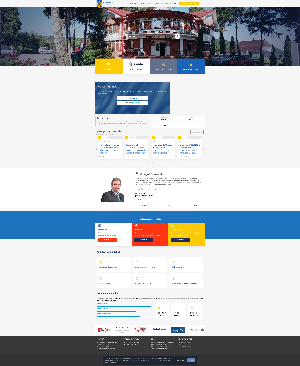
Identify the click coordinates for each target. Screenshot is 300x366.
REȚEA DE (133, 98)
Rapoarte (194, 205)
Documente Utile (185, 342)
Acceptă (191, 360)
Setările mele (180, 360)
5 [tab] (152, 162)
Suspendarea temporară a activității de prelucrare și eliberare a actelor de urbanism (109, 149)
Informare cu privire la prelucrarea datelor (162, 342)
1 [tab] (146, 162)
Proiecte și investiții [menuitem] (155, 3)
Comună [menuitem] (167, 3)
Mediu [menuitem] (143, 3)
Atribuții (146, 205)
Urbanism (108, 141)
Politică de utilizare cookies (158, 344)
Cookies (135, 358)
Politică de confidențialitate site (159, 348)
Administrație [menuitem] (133, 3)
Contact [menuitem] (175, 3)
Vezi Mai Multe (197, 132)
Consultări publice (186, 346)
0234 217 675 (105, 346)
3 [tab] (149, 162)
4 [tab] (151, 162)
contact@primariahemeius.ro (107, 348)
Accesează (107, 239)
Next (204, 149)
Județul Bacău (108, 3)
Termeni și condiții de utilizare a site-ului (162, 346)
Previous (96, 149)
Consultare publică (159, 141)
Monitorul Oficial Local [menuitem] (189, 3)
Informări (103, 141)
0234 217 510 (105, 344)
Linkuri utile (184, 344)
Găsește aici (144, 239)
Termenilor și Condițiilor (121, 360)
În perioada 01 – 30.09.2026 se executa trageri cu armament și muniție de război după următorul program (135, 150)
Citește (102, 156)
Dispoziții (170, 205)
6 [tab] (154, 162)
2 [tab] (147, 162)
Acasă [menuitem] (124, 3)
